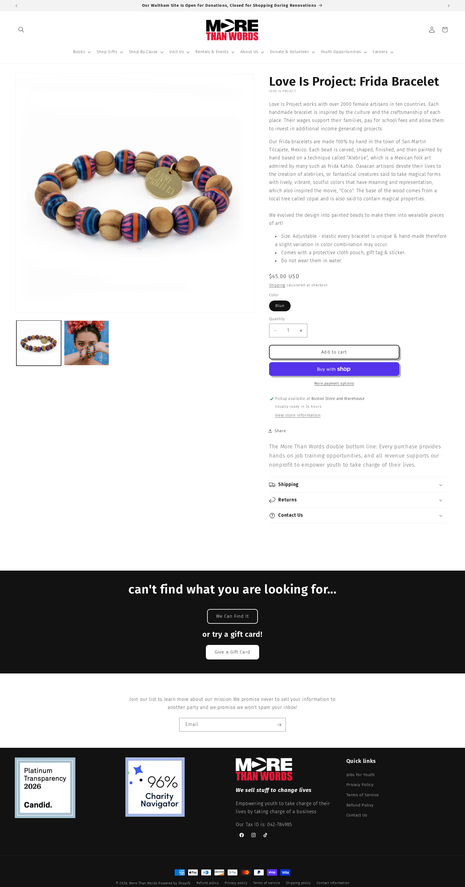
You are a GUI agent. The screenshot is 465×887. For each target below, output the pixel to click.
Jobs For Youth (360, 774)
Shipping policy (298, 883)
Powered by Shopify (174, 883)
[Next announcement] (449, 5)
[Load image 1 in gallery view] (38, 342)
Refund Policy (360, 805)
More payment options (334, 383)
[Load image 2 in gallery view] (86, 342)
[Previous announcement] (16, 5)
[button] (21, 29)
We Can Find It (232, 616)
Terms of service (266, 883)
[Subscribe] (279, 725)
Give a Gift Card (232, 652)
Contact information (333, 883)
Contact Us (357, 815)
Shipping (277, 285)
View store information (298, 415)
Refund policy (207, 883)
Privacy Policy (360, 784)
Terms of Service (362, 794)
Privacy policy (236, 883)
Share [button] (280, 430)
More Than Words (143, 883)
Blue (279, 305)
